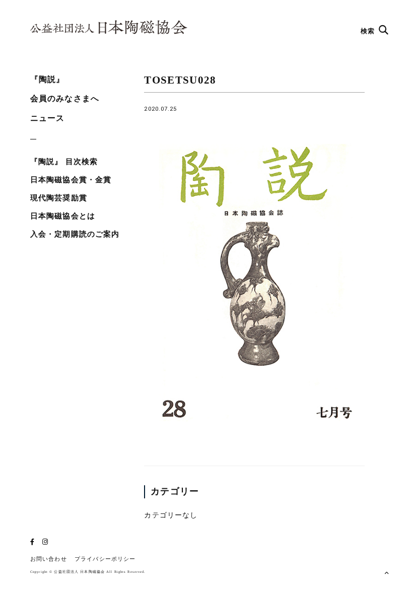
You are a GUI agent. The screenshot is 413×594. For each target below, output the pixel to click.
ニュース (47, 118)
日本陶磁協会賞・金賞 (70, 180)
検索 (369, 31)
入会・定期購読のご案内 (74, 234)
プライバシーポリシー (105, 559)
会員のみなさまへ (64, 98)
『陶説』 (47, 79)
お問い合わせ (48, 559)
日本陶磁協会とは (62, 216)
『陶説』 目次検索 (64, 162)
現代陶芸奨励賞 (58, 198)
